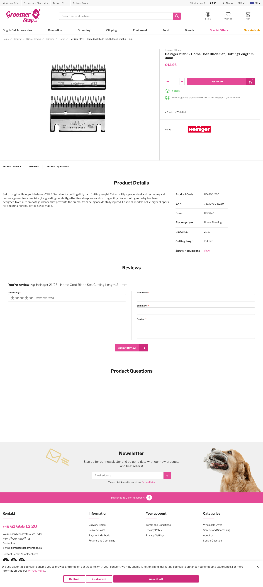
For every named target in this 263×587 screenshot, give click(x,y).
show (207, 250)
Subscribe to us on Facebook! (128, 497)
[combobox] (120, 16)
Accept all (156, 579)
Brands (189, 30)
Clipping (111, 30)
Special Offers (219, 30)
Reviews (34, 166)
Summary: (142, 306)
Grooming (84, 30)
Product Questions (58, 166)
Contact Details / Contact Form (20, 553)
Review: (141, 319)
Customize (99, 579)
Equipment (140, 30)
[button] (241, 3)
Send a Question (212, 540)
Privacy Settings (155, 535)
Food (166, 30)
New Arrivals (252, 30)
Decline (74, 579)
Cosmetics (55, 30)
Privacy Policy (148, 482)
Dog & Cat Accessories (17, 30)
